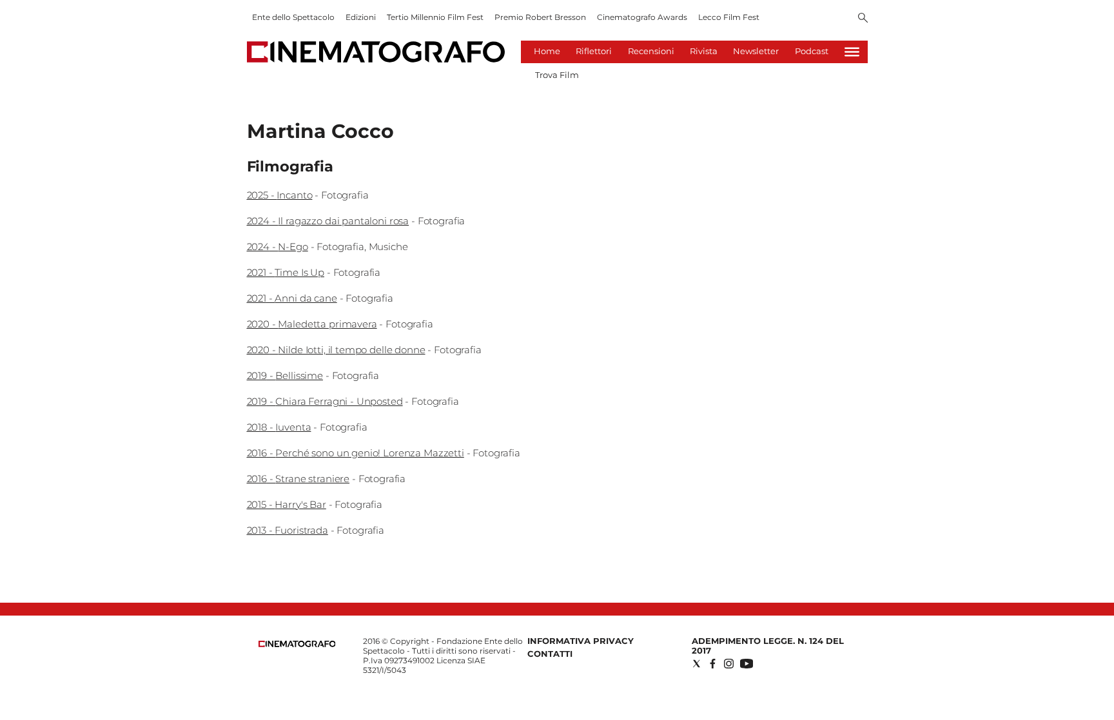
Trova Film (557, 75)
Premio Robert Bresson (540, 17)
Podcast (811, 51)
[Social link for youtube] (746, 663)
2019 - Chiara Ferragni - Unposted (325, 401)
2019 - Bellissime (285, 375)
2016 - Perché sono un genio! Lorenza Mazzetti (355, 453)
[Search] (863, 18)
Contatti (549, 653)
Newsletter (756, 51)
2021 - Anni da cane (292, 298)
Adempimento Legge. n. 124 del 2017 (768, 646)
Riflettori (594, 51)
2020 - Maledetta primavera (312, 324)
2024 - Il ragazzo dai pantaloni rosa (328, 221)
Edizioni (361, 17)
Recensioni (651, 51)
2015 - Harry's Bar (286, 504)
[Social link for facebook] (713, 663)
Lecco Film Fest (728, 17)
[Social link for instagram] (729, 663)
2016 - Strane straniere (298, 478)
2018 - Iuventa (279, 427)
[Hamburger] (852, 51)
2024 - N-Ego (277, 246)
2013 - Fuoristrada (287, 530)
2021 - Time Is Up (285, 272)
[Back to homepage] (297, 644)
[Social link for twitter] (696, 663)
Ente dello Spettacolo (293, 17)
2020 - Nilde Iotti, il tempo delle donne (336, 350)
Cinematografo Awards (642, 17)
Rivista (704, 51)
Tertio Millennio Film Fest (435, 17)
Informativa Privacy (580, 641)
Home (547, 51)
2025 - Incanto (280, 195)
